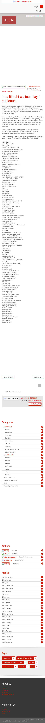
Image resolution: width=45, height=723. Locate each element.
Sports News (37, 90)
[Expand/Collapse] (13, 427)
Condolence (5, 692)
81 (42, 426)
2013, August (22, 591)
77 (42, 557)
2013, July (22, 594)
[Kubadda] (6, 554)
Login (36, 7)
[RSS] (2, 427)
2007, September (22, 642)
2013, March (22, 603)
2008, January (22, 634)
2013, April (22, 600)
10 (42, 449)
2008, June (22, 625)
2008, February (22, 631)
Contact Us (5, 690)
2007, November (22, 637)
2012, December (22, 611)
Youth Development (8, 694)
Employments (6, 711)
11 (42, 446)
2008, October (22, 622)
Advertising (5, 709)
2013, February (22, 605)
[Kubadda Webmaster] (9, 557)
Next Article (37, 377)
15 (42, 477)
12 (42, 480)
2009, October (22, 617)
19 (42, 455)
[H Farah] (5, 550)
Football (4, 91)
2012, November (22, 614)
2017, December (22, 577)
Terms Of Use (39, 719)
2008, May (22, 628)
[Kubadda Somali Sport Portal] (22, 1)
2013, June (22, 597)
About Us (4, 688)
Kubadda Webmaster (34, 86)
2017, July (22, 583)
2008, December (22, 620)
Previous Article (8, 377)
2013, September (22, 588)
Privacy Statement (29, 719)
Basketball (10, 91)
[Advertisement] (22, 51)
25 (42, 432)
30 (42, 429)
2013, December (22, 586)
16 (42, 550)
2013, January (22, 608)
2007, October (22, 639)
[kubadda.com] (7, 560)
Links (3, 713)
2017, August (22, 580)
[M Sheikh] (6, 563)
